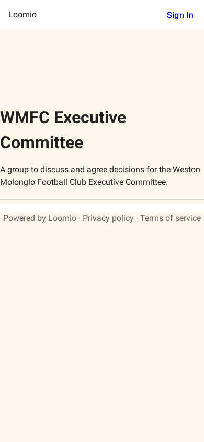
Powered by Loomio (39, 218)
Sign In (180, 15)
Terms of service (170, 218)
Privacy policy (108, 218)
